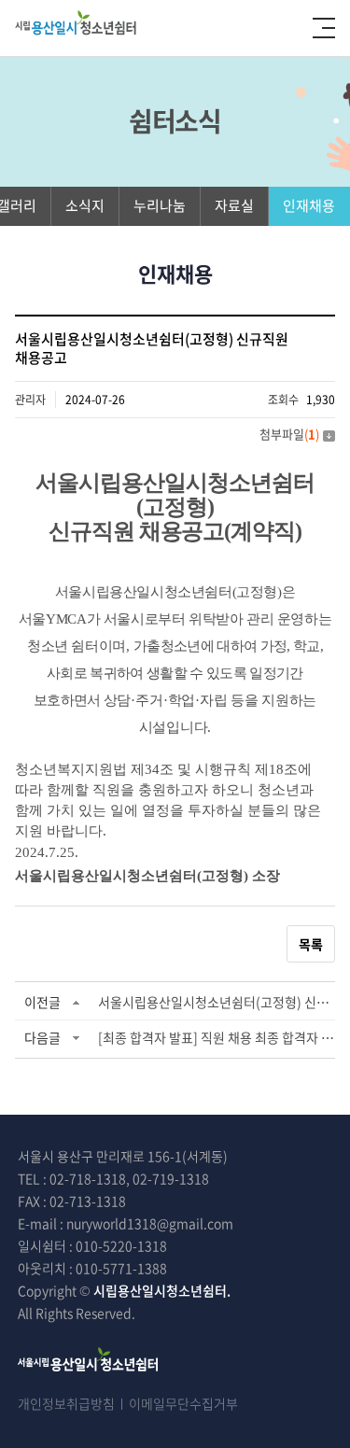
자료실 (234, 205)
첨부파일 (289, 434)
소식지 (85, 205)
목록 (311, 944)
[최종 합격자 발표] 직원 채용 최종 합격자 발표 (216, 1037)
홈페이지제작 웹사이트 (215, 1312)
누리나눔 (159, 205)
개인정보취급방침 (66, 1403)
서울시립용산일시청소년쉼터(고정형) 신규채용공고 (216, 1001)
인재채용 (309, 205)
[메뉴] (324, 28)
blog (290, 1312)
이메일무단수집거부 (183, 1403)
